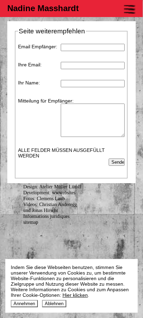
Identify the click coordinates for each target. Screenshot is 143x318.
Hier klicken (75, 295)
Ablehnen (54, 303)
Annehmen (24, 303)
